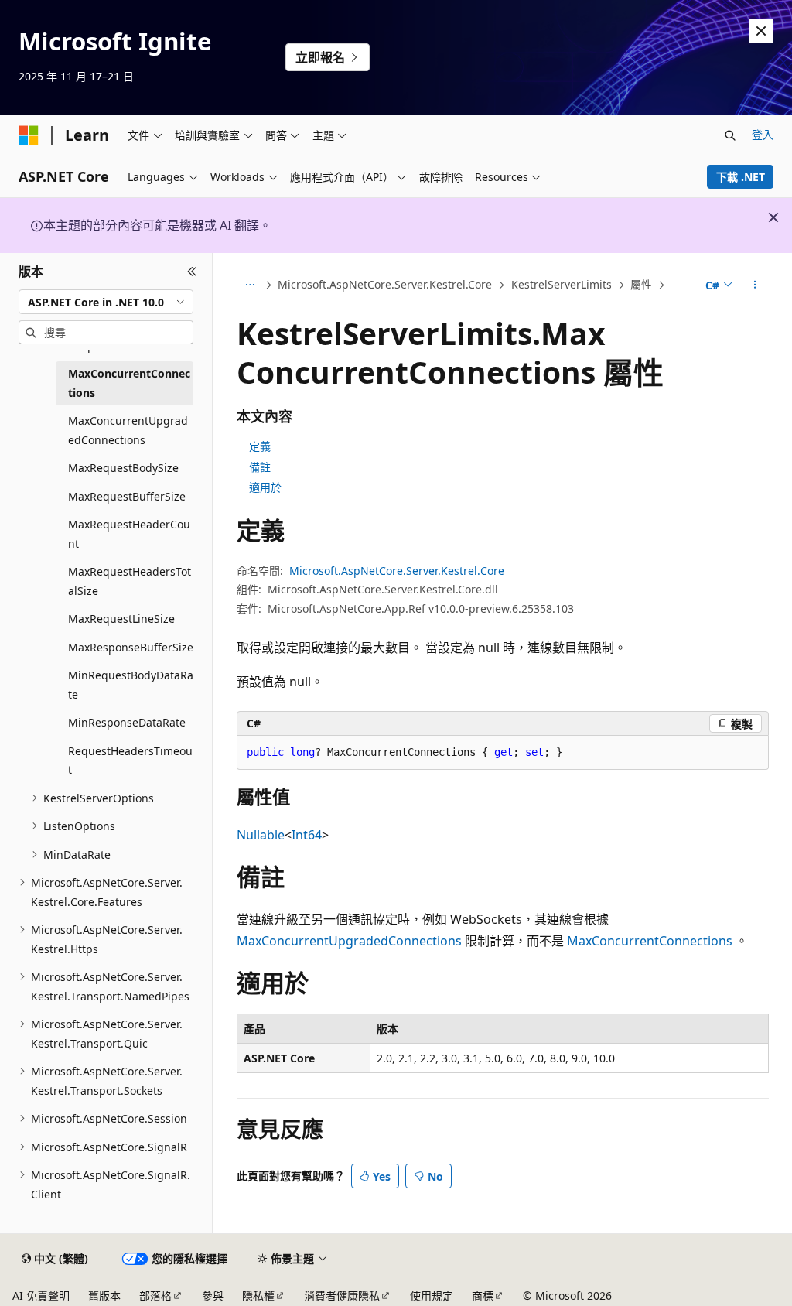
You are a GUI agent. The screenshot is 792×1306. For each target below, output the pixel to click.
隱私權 (258, 1295)
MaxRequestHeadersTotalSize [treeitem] (129, 581)
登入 (762, 134)
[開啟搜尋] (730, 135)
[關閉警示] (761, 31)
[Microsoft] (29, 135)
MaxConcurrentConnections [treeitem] (129, 383)
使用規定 (431, 1295)
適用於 (265, 487)
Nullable (261, 834)
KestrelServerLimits (561, 284)
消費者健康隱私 (342, 1295)
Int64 (307, 834)
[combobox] (106, 301)
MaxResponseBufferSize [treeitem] (130, 647)
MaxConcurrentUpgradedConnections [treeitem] (128, 430)
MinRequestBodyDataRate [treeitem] (130, 685)
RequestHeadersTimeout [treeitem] (130, 761)
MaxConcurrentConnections (649, 940)
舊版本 (104, 1295)
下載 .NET (740, 176)
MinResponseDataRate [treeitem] (127, 722)
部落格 (155, 1295)
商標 (482, 1295)
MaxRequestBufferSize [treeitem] (127, 496)
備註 (260, 467)
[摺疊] (192, 271)
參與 (213, 1295)
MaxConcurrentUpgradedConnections (349, 940)
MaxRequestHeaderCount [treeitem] (129, 534)
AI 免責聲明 (41, 1295)
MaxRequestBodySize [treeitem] (123, 467)
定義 (260, 446)
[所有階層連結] (250, 285)
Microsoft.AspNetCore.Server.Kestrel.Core (385, 284)
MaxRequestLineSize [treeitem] (121, 618)
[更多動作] (754, 285)
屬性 (641, 284)
